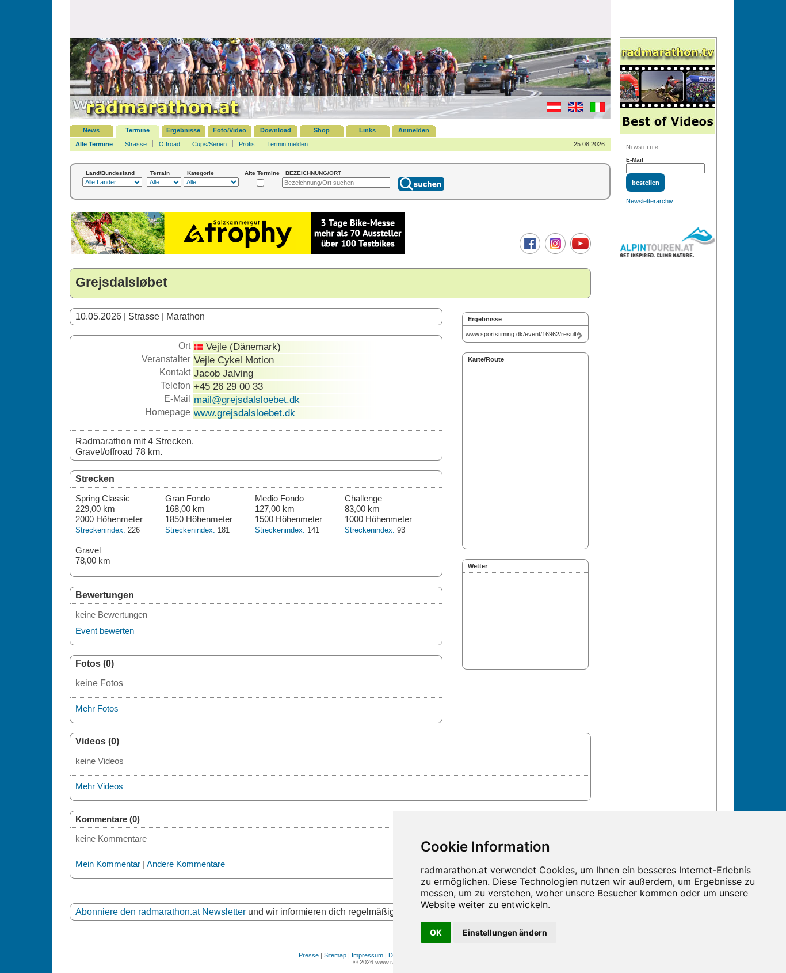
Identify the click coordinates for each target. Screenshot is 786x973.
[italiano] (595, 110)
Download (275, 130)
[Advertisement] (340, 18)
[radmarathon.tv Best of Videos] (667, 87)
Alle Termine (94, 143)
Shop (322, 130)
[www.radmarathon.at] (156, 116)
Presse (309, 955)
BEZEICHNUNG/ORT (313, 173)
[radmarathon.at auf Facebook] (528, 251)
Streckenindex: (100, 530)
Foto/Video (229, 130)
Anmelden (413, 130)
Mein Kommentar (107, 864)
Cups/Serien (209, 143)
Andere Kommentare (186, 864)
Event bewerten (104, 631)
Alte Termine (262, 173)
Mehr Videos (99, 786)
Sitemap (335, 955)
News (91, 130)
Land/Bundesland (110, 173)
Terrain (160, 173)
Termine (137, 130)
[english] (573, 110)
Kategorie (200, 173)
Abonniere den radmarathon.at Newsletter (160, 912)
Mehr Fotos (97, 708)
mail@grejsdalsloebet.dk (247, 399)
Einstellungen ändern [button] (505, 932)
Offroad (169, 143)
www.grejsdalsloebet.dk (244, 413)
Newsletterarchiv (649, 200)
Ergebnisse (183, 130)
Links (367, 130)
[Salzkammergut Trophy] (238, 252)
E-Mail (634, 160)
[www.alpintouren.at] (667, 244)
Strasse (136, 143)
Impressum (367, 955)
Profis (247, 143)
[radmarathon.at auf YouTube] (579, 251)
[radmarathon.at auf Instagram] (554, 251)
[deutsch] (551, 110)
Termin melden (287, 143)
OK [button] (436, 932)
